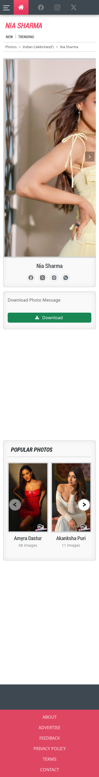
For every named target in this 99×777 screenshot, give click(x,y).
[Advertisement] (49, 378)
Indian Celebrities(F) (38, 46)
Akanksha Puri (71, 538)
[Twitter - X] (42, 278)
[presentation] (15, 505)
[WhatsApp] (66, 278)
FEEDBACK (49, 738)
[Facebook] (31, 278)
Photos (11, 46)
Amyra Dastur (28, 538)
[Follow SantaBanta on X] (74, 8)
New (9, 36)
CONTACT (49, 770)
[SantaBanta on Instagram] (57, 8)
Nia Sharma (69, 46)
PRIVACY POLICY (50, 748)
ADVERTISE (49, 727)
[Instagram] (54, 278)
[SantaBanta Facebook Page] (41, 8)
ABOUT (50, 717)
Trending (26, 36)
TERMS (49, 759)
